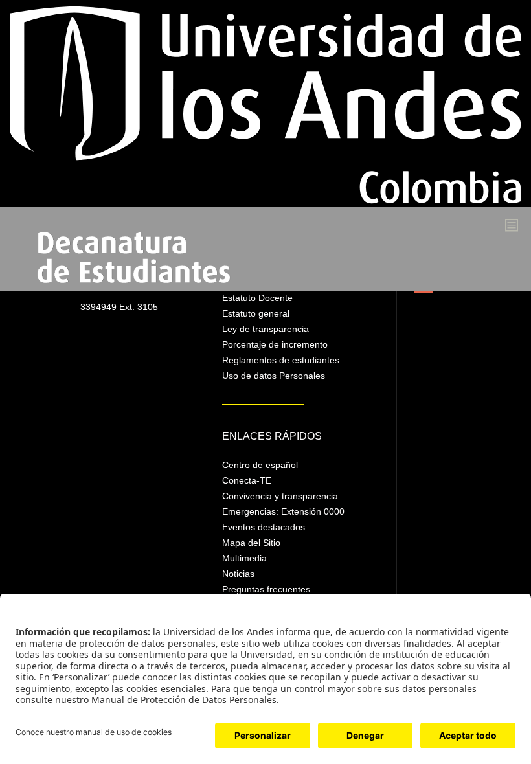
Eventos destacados (263, 527)
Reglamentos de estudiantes (280, 360)
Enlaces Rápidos (272, 436)
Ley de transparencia (265, 328)
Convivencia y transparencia (280, 495)
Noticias (238, 573)
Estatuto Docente (257, 297)
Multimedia (244, 558)
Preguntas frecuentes (266, 589)
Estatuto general (255, 313)
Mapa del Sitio (251, 542)
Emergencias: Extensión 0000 (283, 511)
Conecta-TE (246, 480)
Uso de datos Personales (273, 375)
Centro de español (260, 464)
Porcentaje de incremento (275, 344)
